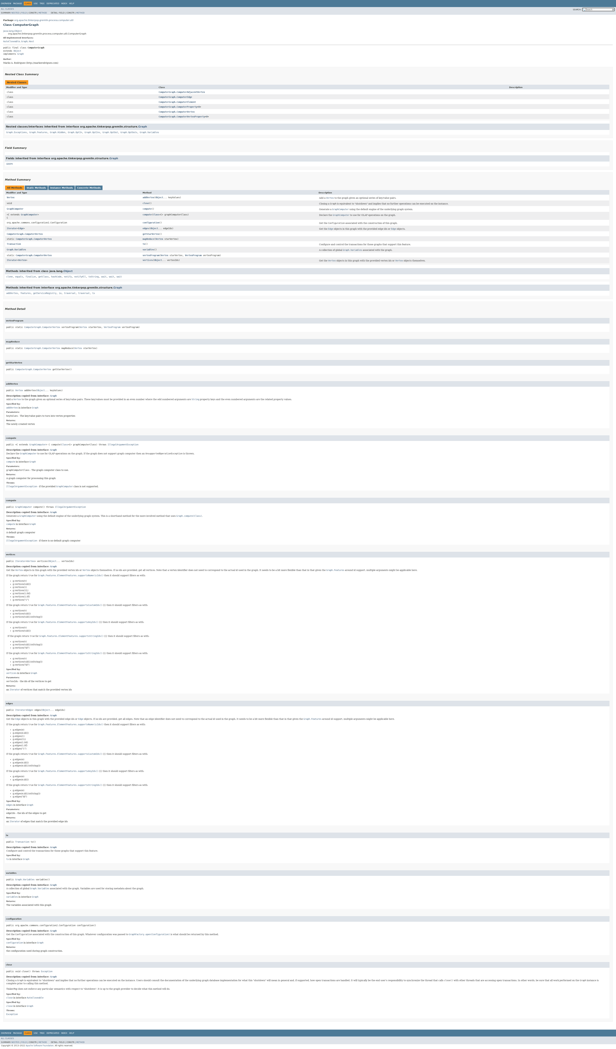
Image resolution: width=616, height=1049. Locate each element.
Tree (42, 3)
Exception (46, 971)
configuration (151, 222)
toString (93, 276)
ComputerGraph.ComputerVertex (177, 111)
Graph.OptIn (75, 132)
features (25, 293)
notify (68, 276)
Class (156, 214)
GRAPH (9, 164)
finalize (31, 276)
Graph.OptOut (110, 132)
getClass (43, 276)
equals (19, 276)
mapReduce (148, 239)
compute (147, 209)
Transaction (14, 244)
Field (24, 13)
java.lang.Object (12, 31)
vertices (148, 260)
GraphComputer (15, 209)
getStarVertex (151, 234)
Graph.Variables (149, 132)
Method (42, 13)
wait (103, 276)
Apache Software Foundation (40, 1046)
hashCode (56, 276)
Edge (20, 228)
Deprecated (53, 3)
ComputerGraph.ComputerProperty (178, 107)
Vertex (10, 197)
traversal (70, 293)
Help (71, 3)
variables (148, 249)
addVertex (148, 197)
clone (9, 276)
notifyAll (80, 276)
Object (17, 51)
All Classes (7, 9)
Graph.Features (38, 132)
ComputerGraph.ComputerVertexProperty (182, 116)
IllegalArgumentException (123, 444)
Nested (15, 13)
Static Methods (36, 188)
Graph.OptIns (92, 132)
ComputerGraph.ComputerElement (177, 102)
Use (36, 3)
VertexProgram (193, 255)
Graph (24, 41)
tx (144, 244)
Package (17, 3)
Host (31, 41)
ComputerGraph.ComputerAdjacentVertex (182, 92)
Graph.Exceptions (16, 132)
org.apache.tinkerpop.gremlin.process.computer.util (43, 20)
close (146, 203)
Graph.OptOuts (128, 132)
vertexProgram (151, 255)
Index (64, 3)
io (60, 293)
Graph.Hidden (57, 132)
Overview (6, 3)
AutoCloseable (11, 41)
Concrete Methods (89, 188)
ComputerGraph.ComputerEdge (175, 97)
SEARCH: (577, 9)
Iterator (12, 228)
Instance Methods (61, 188)
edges (146, 228)
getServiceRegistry (44, 293)
